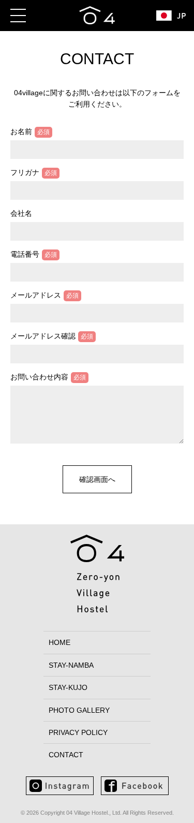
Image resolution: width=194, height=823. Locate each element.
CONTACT (66, 755)
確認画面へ (97, 479)
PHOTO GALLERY (79, 710)
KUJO (68, 687)
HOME (59, 642)
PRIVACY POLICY (78, 732)
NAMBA (71, 665)
